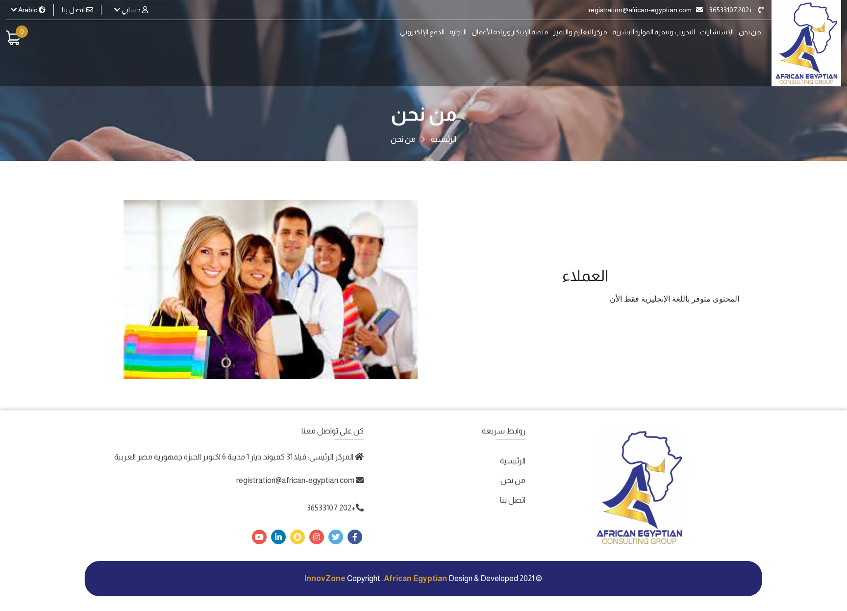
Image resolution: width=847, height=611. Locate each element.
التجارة (458, 32)
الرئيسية (443, 139)
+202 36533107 (731, 10)
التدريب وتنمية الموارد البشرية (653, 32)
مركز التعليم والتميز (580, 32)
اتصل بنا (74, 10)
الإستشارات (717, 32)
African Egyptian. (414, 578)
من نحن (750, 32)
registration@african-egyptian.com (641, 10)
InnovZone (325, 578)
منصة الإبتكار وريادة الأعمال (510, 32)
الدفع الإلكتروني (422, 32)
